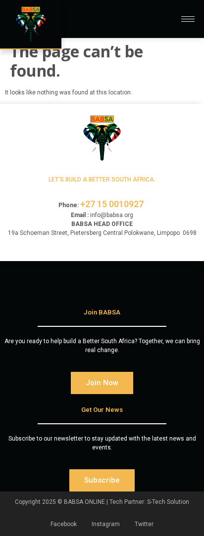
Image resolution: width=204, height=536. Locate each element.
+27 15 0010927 (113, 204)
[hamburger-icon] (188, 19)
